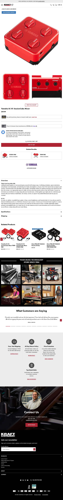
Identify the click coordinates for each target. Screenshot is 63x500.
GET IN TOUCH (31, 424)
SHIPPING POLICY (14, 353)
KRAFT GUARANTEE (49, 358)
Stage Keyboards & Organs (7, 460)
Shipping (4, 216)
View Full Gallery (32, 105)
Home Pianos (4, 458)
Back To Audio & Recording (9, 9)
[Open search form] (51, 5)
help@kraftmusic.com (31, 420)
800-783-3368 (31, 418)
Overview (4, 180)
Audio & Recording (5, 465)
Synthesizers (4, 462)
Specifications (5, 212)
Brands (2, 467)
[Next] (61, 239)
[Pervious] (1, 239)
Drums (2, 463)
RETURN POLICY (31, 355)
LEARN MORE (41, 1)
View (12, 239)
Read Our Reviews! (31, 379)
